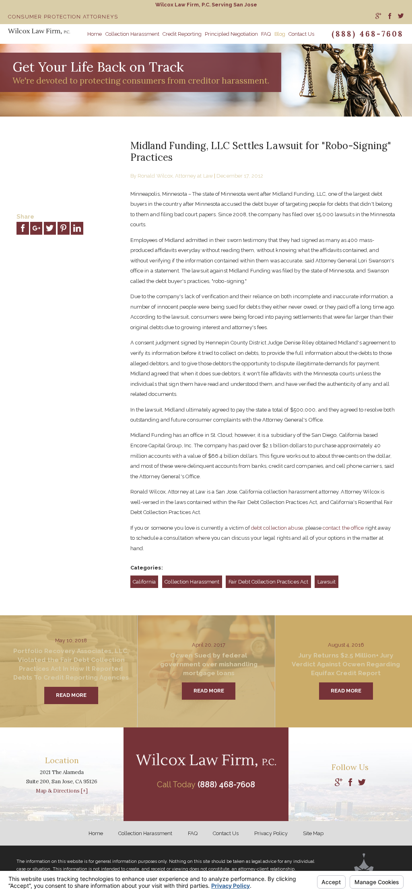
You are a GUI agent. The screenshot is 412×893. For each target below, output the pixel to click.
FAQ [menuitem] (266, 34)
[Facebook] (350, 782)
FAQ (193, 833)
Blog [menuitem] (279, 34)
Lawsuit (326, 582)
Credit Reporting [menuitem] (182, 34)
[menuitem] (378, 17)
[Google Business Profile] (338, 782)
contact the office (343, 528)
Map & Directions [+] (62, 790)
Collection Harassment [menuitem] (132, 34)
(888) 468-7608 (368, 33)
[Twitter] (362, 782)
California (144, 582)
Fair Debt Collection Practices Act (268, 582)
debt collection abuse (277, 528)
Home (96, 833)
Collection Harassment (192, 582)
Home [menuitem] (94, 34)
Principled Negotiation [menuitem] (231, 34)
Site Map (313, 833)
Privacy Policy (271, 833)
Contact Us (226, 833)
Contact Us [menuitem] (301, 34)
